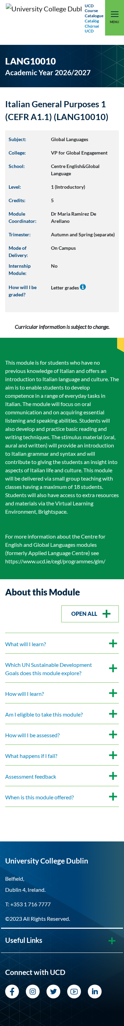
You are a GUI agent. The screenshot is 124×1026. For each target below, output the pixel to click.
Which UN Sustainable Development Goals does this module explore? (48, 668)
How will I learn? (24, 693)
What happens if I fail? (31, 755)
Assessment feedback (30, 776)
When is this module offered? (39, 797)
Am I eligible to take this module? (44, 714)
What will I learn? (25, 644)
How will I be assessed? (32, 735)
